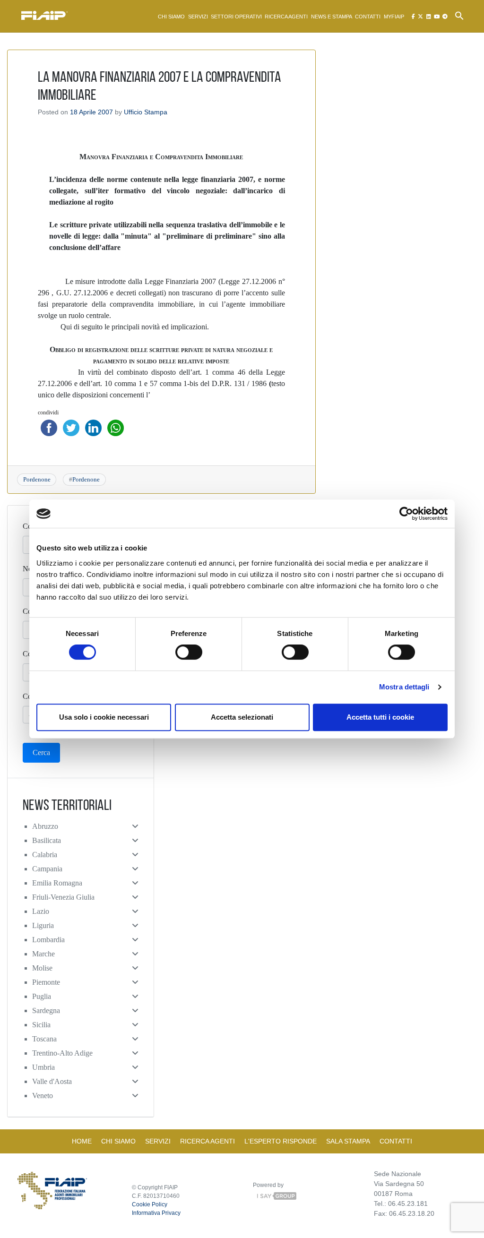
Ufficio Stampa (145, 112)
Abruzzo (45, 826)
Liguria (43, 925)
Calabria (44, 855)
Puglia (41, 996)
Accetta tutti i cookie (380, 717)
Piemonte (46, 982)
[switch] (188, 652)
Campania (47, 869)
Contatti (367, 16)
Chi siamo (171, 16)
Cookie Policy (149, 1204)
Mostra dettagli (404, 687)
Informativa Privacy (156, 1213)
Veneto (42, 1096)
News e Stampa (331, 16)
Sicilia (41, 1025)
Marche (43, 954)
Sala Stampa (348, 1141)
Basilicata (46, 840)
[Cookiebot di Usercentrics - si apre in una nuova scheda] (406, 514)
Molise (42, 968)
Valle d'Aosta (52, 1081)
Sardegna (46, 1010)
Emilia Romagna (57, 883)
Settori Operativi (236, 16)
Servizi (198, 16)
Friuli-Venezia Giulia (63, 897)
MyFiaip (394, 16)
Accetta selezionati (242, 717)
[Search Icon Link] (459, 15)
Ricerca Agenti (286, 16)
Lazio (40, 911)
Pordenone (37, 479)
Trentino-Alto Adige (62, 1053)
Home (82, 1141)
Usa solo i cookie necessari (104, 717)
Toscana (44, 1039)
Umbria (43, 1067)
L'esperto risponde (280, 1141)
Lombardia (48, 940)
